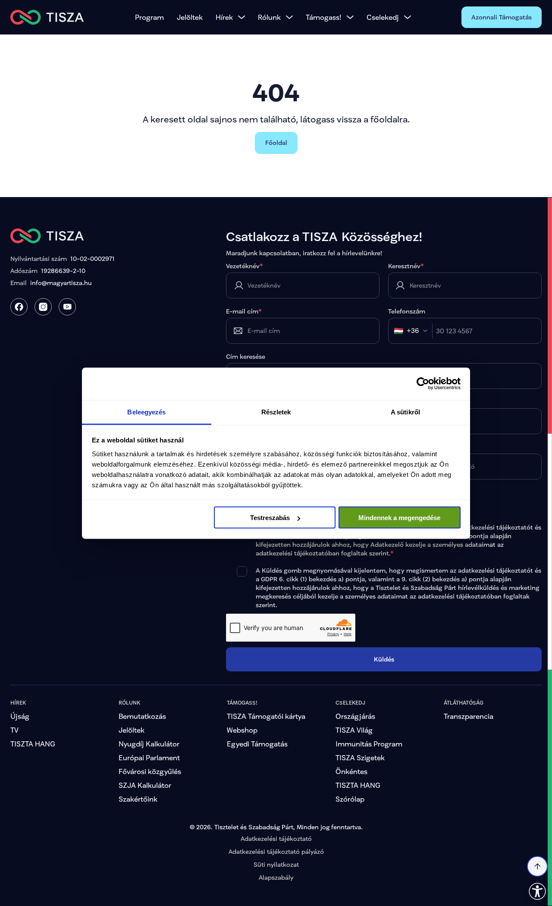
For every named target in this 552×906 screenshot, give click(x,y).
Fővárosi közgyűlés (150, 771)
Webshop (242, 730)
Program (149, 17)
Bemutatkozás (142, 716)
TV (14, 730)
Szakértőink (138, 799)
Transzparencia (468, 716)
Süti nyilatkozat (276, 864)
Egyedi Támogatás (257, 744)
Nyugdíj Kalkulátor (149, 744)
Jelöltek (190, 17)
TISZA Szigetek (360, 757)
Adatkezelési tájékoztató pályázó (276, 851)
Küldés (384, 659)
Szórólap (350, 799)
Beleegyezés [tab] (146, 411)
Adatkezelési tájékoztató (276, 838)
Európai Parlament (149, 757)
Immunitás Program (369, 744)
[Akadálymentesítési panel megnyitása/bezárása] (537, 891)
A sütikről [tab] (405, 411)
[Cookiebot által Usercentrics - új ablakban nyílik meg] (423, 383)
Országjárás (355, 716)
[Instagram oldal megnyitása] (43, 307)
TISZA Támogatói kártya (266, 716)
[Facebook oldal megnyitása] (19, 307)
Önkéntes (351, 771)
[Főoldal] (47, 17)
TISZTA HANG (32, 744)
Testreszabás (270, 517)
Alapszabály (276, 877)
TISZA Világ (354, 730)
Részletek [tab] (276, 411)
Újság (19, 716)
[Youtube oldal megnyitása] (67, 307)
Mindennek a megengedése (399, 517)
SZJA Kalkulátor (145, 785)
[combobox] (413, 330)
